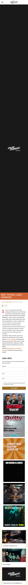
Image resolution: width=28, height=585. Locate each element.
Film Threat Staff (7, 302)
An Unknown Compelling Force (10, 545)
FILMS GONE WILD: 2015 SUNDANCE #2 (12, 583)
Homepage (5, 531)
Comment (4, 366)
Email (3, 378)
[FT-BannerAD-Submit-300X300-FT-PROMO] (14, 438)
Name (3, 373)
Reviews (4, 550)
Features (5, 568)
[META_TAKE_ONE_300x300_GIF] (14, 461)
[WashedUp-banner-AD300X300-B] (14, 483)
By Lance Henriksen (11, 339)
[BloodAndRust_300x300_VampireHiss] (14, 506)
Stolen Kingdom (6, 564)
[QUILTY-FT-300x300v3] (14, 416)
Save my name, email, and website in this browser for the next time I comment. (14, 383)
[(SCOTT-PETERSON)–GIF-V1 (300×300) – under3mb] (14, 394)
